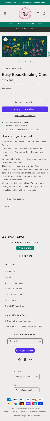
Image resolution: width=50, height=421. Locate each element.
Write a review (25, 248)
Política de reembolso (19, 411)
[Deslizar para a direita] (30, 62)
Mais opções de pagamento (25, 115)
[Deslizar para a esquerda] (19, 62)
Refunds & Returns (13, 289)
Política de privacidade (38, 411)
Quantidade (6, 88)
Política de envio (34, 415)
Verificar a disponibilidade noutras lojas (21, 129)
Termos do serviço (19, 415)
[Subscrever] (39, 341)
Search (8, 277)
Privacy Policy (11, 300)
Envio (16, 84)
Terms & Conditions (13, 294)
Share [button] (7, 206)
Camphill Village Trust (14, 306)
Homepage (10, 271)
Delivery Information (14, 283)
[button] (5, 13)
